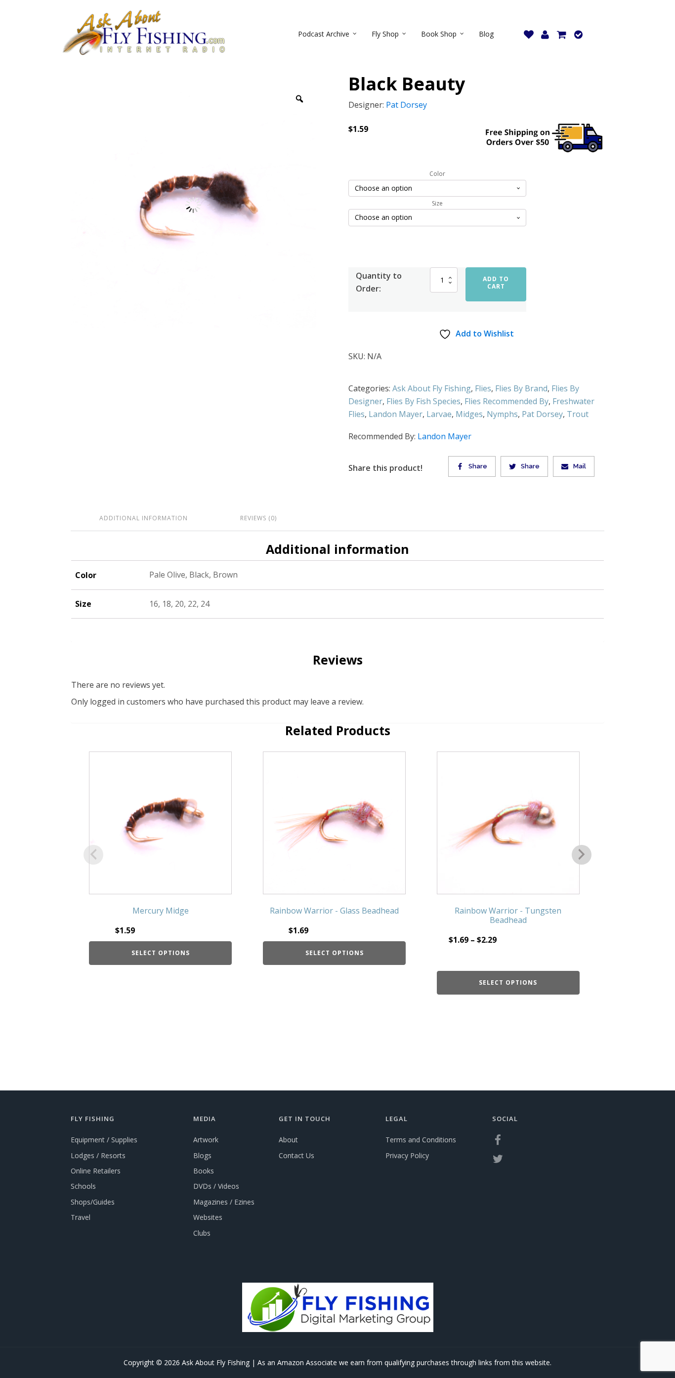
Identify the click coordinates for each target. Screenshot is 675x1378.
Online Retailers (96, 1170)
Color (437, 173)
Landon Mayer (395, 414)
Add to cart (496, 282)
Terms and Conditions (420, 1139)
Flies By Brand (521, 388)
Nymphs (502, 414)
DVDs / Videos (216, 1186)
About (288, 1139)
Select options (160, 953)
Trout (578, 414)
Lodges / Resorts (98, 1155)
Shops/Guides (93, 1202)
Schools (83, 1186)
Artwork (205, 1139)
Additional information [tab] (143, 518)
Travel (80, 1217)
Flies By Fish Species (423, 401)
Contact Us (296, 1155)
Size (437, 203)
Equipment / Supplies (104, 1139)
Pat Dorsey (406, 104)
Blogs (202, 1155)
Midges (469, 414)
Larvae (439, 414)
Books (203, 1170)
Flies (483, 388)
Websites (207, 1217)
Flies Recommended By (506, 401)
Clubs (202, 1233)
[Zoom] (299, 99)
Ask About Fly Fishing (431, 388)
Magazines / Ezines (223, 1202)
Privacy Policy (407, 1155)
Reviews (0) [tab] (258, 518)
